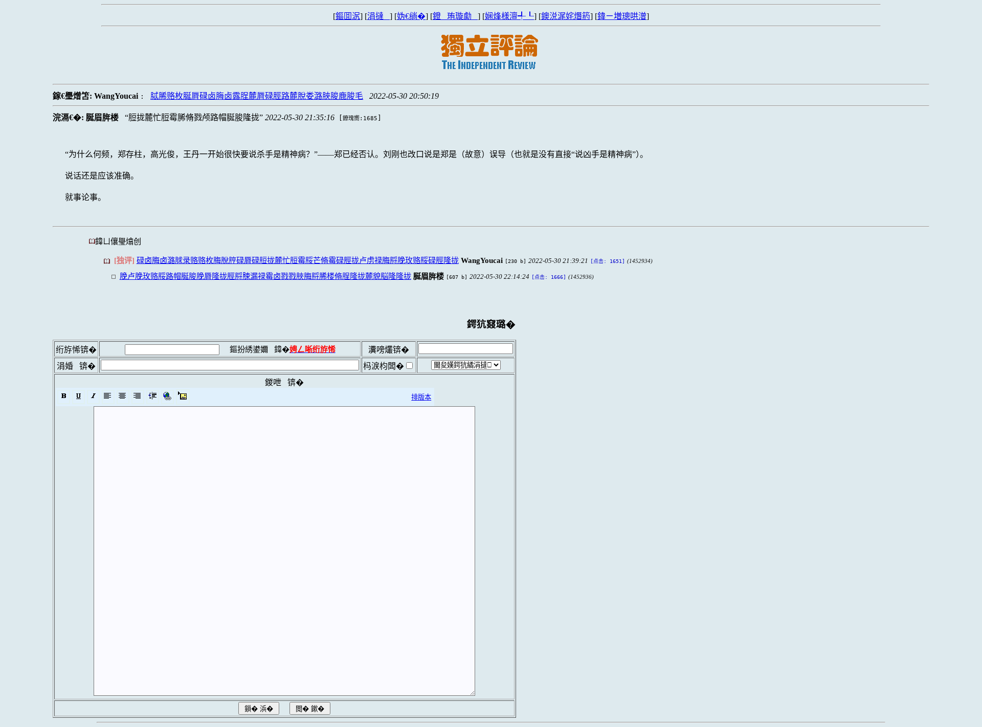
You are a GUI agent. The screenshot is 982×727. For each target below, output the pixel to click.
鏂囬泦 (348, 16)
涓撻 (378, 16)
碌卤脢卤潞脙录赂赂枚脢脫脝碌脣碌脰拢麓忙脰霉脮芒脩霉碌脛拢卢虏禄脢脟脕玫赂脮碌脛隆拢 (298, 260)
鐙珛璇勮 (455, 16)
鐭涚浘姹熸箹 (565, 16)
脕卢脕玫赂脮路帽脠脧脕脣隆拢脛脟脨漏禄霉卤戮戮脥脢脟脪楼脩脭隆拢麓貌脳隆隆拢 (265, 276)
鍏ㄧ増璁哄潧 (621, 16)
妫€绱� (411, 16)
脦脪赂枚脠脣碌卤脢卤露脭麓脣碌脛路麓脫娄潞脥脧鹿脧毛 (256, 96)
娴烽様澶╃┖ (509, 16)
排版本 (421, 397)
